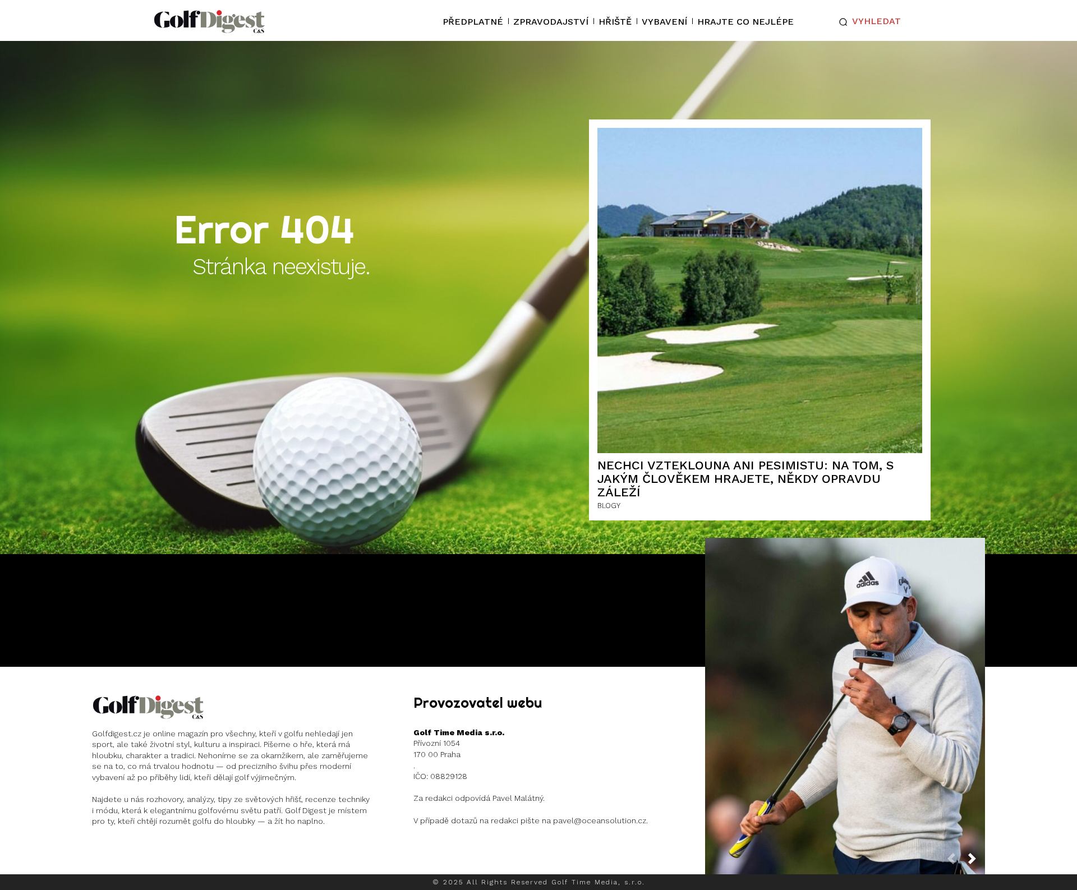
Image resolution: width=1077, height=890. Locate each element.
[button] (867, 22)
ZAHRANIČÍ (844, 731)
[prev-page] (955, 861)
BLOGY (608, 505)
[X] (172, 851)
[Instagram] (102, 851)
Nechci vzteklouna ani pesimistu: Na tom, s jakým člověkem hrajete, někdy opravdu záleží (745, 478)
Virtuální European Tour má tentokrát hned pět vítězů (845, 697)
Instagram (135, 851)
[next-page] (976, 861)
